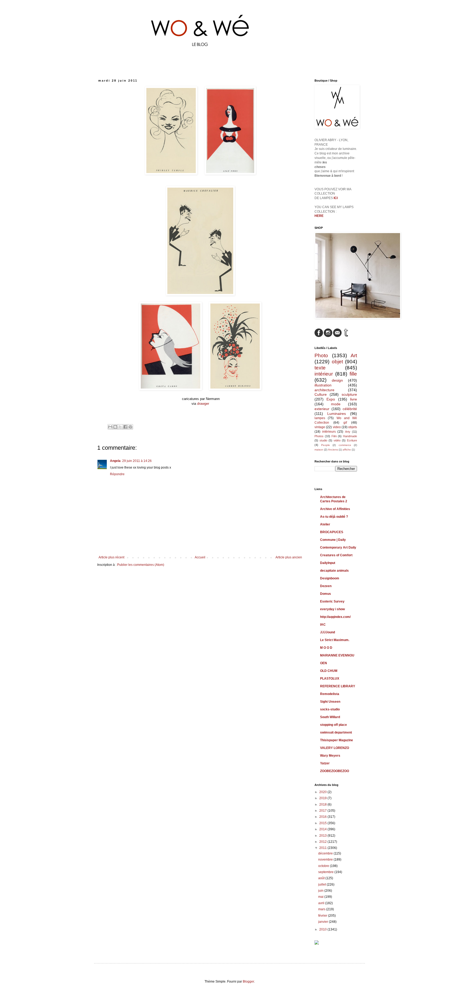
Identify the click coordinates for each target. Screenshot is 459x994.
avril (321, 903)
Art (354, 355)
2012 (323, 842)
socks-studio (330, 709)
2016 (323, 817)
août (321, 878)
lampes (319, 418)
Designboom (329, 578)
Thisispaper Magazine (336, 740)
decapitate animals (334, 570)
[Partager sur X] (120, 426)
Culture (320, 394)
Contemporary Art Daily (338, 547)
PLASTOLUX (329, 678)
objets (352, 427)
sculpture (349, 394)
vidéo (337, 440)
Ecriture (352, 440)
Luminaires (336, 413)
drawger (203, 404)
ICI (336, 198)
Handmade (350, 436)
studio (323, 440)
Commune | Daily (333, 540)
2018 (323, 804)
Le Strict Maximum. (334, 640)
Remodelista (329, 694)
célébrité (350, 409)
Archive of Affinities (335, 509)
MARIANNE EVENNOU (337, 655)
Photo (321, 355)
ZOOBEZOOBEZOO (334, 771)
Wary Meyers (330, 755)
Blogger (248, 981)
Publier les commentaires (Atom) (140, 565)
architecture (324, 390)
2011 (323, 848)
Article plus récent (111, 557)
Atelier (325, 524)
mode (336, 404)
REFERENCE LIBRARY (337, 686)
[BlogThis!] (115, 426)
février (323, 915)
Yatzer (325, 763)
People (325, 445)
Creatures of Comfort (336, 555)
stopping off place (333, 725)
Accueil (200, 557)
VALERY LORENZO (334, 748)
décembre (326, 853)
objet (337, 361)
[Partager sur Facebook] (125, 426)
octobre (324, 866)
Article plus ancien (288, 557)
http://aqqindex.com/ (335, 617)
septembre (326, 872)
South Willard (330, 717)
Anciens (333, 449)
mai (321, 897)
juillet (322, 884)
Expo (330, 399)
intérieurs (329, 431)
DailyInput (327, 563)
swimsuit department (336, 732)
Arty (347, 431)
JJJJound (327, 632)
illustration (323, 385)
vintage (319, 427)
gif (345, 422)
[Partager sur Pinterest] (130, 426)
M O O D (326, 648)
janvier (323, 922)
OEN (323, 663)
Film (334, 436)
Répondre (117, 474)
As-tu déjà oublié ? (334, 517)
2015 (323, 823)
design (337, 380)
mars (322, 909)
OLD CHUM (328, 671)
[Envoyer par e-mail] (110, 426)
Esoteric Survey (332, 601)
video (337, 427)
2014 (323, 829)
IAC (323, 624)
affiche (347, 449)
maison (318, 449)
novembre (326, 859)
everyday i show (332, 609)
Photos (319, 436)
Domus (325, 594)
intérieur (323, 374)
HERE (319, 216)
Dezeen (326, 586)
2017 (323, 810)
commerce (345, 445)
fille (353, 374)
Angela (115, 461)
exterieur (321, 409)
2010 (323, 929)
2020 (323, 792)
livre (353, 399)
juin (321, 890)
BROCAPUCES (331, 532)
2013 (323, 835)
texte (320, 367)
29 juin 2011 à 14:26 (137, 461)
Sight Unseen (330, 702)
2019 (323, 798)
